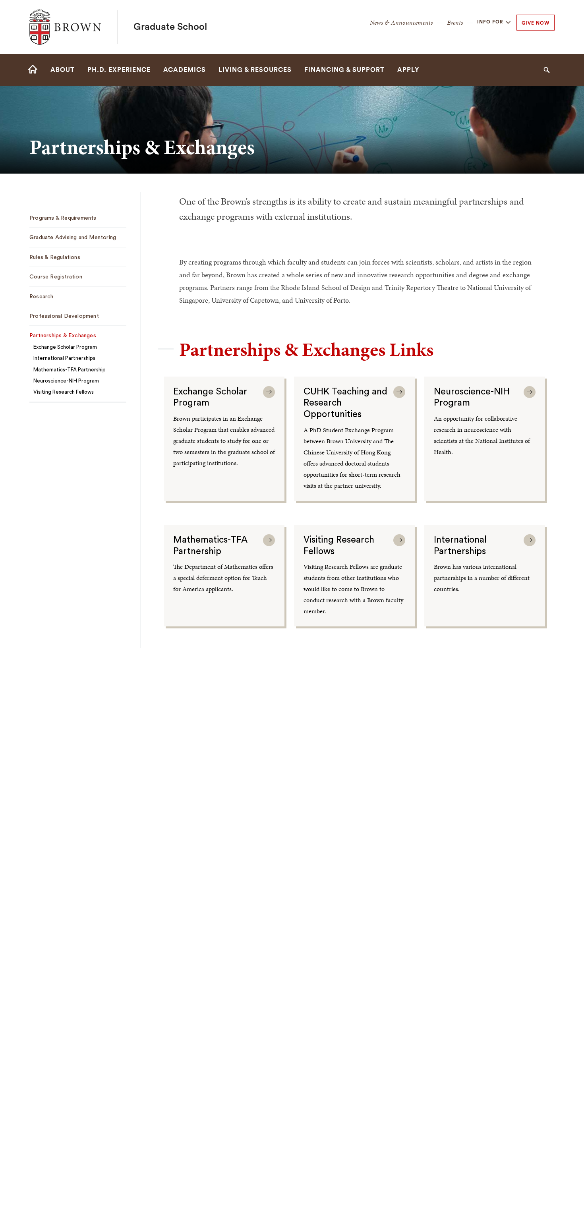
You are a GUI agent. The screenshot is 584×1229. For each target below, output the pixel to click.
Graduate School (170, 27)
